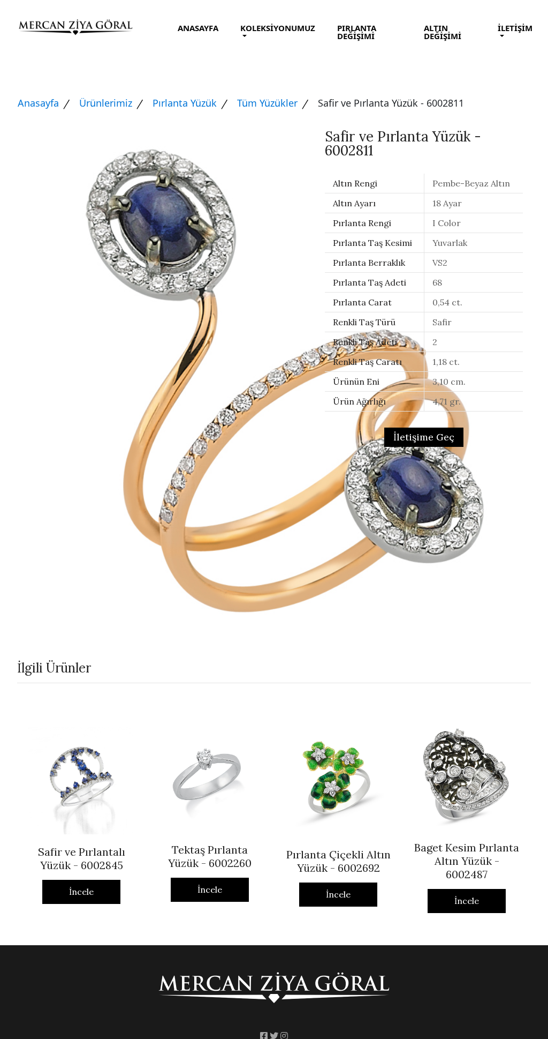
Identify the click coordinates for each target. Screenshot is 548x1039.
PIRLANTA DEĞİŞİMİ (356, 32)
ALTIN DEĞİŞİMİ (442, 32)
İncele (81, 891)
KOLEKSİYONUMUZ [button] (277, 28)
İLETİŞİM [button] (515, 28)
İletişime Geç (423, 437)
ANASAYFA (198, 28)
